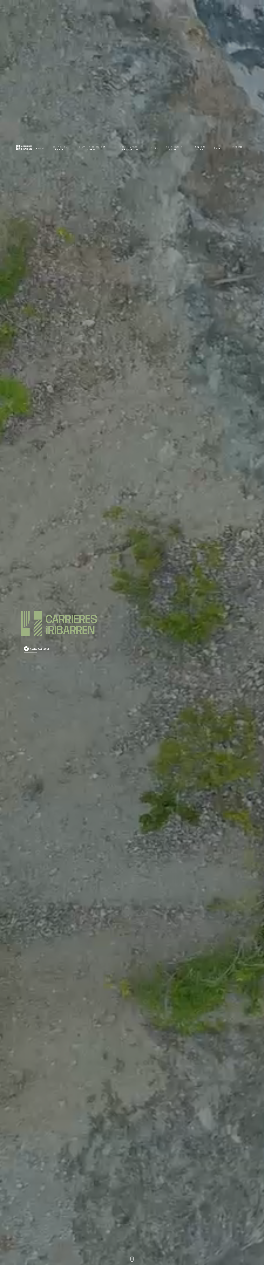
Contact (218, 148)
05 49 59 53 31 (237, 148)
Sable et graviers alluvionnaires (130, 148)
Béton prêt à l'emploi (60, 148)
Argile (154, 148)
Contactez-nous (40, 648)
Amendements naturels (174, 148)
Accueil (40, 148)
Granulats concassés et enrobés (92, 148)
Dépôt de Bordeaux (200, 148)
